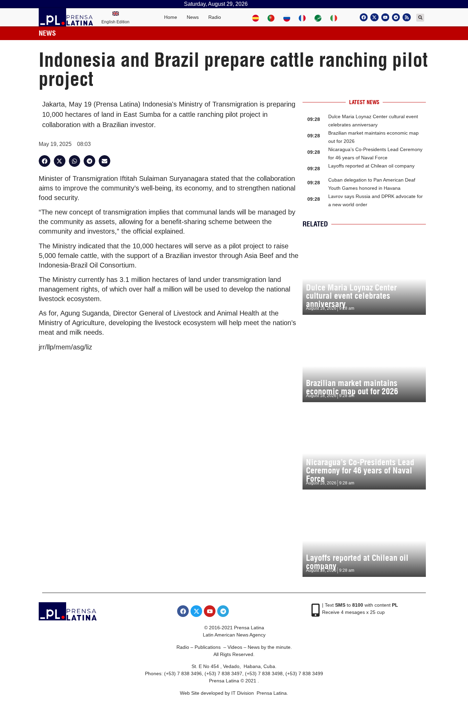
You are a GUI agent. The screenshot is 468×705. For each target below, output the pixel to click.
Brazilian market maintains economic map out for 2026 (352, 387)
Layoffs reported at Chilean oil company (371, 166)
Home (170, 17)
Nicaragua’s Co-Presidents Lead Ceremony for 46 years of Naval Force (360, 470)
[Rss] (406, 17)
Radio (214, 17)
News (193, 17)
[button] (420, 18)
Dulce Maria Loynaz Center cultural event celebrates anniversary (351, 295)
